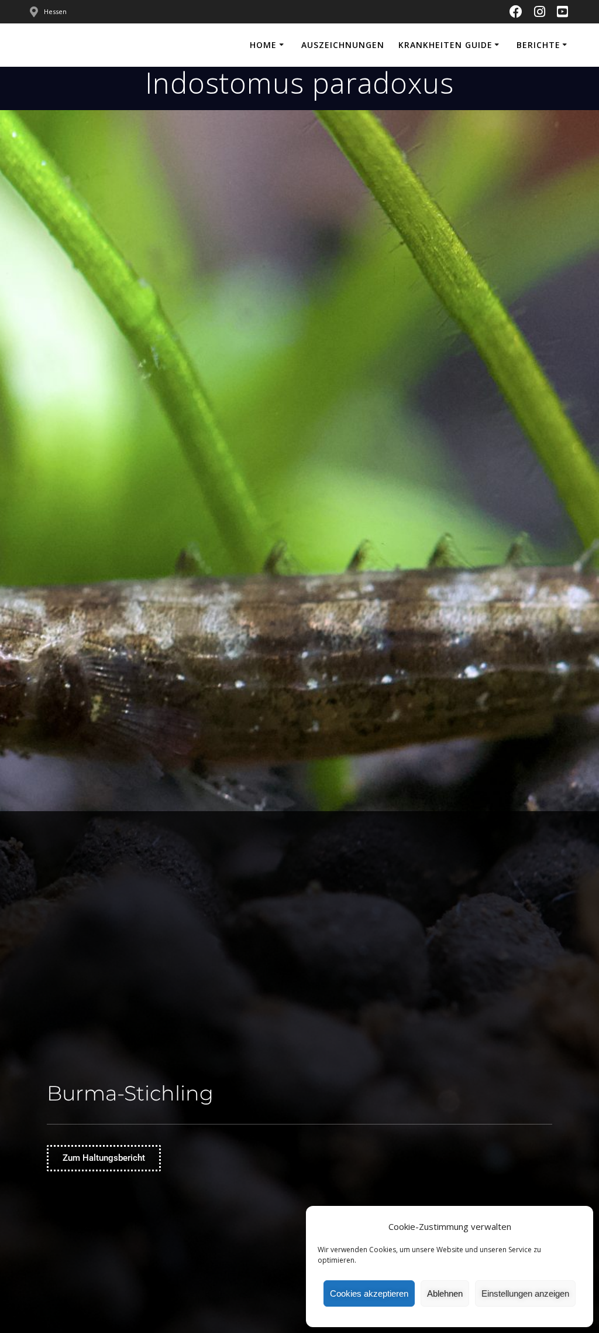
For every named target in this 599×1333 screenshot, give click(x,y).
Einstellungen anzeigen (525, 1293)
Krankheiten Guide (445, 44)
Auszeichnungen (342, 44)
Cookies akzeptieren (369, 1293)
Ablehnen (445, 1293)
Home (263, 44)
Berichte (538, 44)
